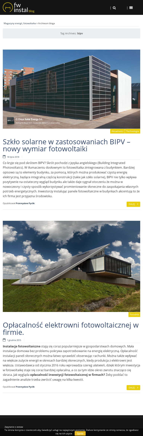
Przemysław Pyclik (25, 203)
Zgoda (80, 433)
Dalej (132, 204)
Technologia (132, 131)
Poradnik (134, 314)
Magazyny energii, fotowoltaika (20, 23)
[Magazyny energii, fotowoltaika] (27, 7)
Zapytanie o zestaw (14, 426)
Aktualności (117, 131)
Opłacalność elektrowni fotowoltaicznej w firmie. (71, 328)
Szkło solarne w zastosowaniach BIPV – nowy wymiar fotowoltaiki (66, 145)
